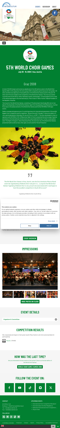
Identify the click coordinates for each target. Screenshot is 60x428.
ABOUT (54, 7)
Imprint (32, 422)
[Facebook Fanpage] (55, 13)
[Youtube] (18, 416)
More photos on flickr (30, 301)
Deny (29, 225)
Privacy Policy (39, 422)
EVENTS (37, 7)
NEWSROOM (46, 7)
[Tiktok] (14, 416)
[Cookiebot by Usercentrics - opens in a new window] (51, 201)
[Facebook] (9, 387)
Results (8, 340)
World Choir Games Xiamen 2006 (30, 367)
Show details (51, 221)
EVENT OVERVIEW (30, 238)
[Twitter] (50, 387)
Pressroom (19, 422)
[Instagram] (40, 387)
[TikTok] (30, 387)
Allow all (49, 225)
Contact (26, 422)
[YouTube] (19, 387)
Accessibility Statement (52, 422)
